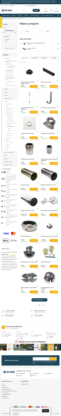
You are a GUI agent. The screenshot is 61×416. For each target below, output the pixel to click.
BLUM (7, 106)
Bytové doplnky (8, 138)
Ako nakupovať (5, 392)
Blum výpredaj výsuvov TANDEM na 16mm (10, 70)
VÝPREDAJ (6, 89)
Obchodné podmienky (7, 389)
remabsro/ (34, 375)
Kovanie (6, 101)
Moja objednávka (6, 398)
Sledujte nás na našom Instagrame (32, 342)
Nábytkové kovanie (9, 108)
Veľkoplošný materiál (8, 164)
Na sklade (7, 39)
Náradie (5, 92)
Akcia (6, 41)
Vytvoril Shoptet (56, 413)
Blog (6, 5)
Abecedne (54, 57)
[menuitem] (6, 15)
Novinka (7, 43)
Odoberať (52, 358)
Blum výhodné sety (9, 64)
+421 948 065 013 (35, 373)
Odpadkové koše (10, 114)
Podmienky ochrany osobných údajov (10, 391)
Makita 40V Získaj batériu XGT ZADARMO (11, 61)
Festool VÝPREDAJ (9, 81)
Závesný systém (10, 133)
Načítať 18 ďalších (38, 300)
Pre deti (7, 83)
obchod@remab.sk (21, 373)
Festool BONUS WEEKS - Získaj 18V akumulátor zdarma (10, 78)
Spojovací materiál (7, 98)
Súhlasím (46, 410)
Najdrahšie (44, 57)
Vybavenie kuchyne (9, 112)
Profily (7, 148)
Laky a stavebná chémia (9, 152)
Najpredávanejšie (24, 57)
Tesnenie (7, 144)
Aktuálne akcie (7, 58)
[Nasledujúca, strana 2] (39, 305)
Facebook (20, 375)
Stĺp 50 (9, 130)
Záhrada (6, 95)
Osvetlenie (8, 140)
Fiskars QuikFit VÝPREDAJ (10, 85)
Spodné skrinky (10, 116)
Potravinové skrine (10, 121)
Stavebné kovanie (9, 110)
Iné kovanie (8, 146)
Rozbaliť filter (9, 48)
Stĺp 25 (9, 128)
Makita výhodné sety (9, 73)
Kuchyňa (6, 158)
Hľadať (36, 10)
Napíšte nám (5, 396)
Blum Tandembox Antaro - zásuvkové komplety (12, 67)
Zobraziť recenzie (15, 328)
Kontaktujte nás (11, 5)
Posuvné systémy (9, 104)
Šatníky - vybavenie (9, 142)
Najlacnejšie (34, 57)
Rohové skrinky (10, 119)
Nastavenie (15, 414)
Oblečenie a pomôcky (8, 161)
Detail (33, 189)
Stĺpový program (10, 126)
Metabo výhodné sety (10, 75)
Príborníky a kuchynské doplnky (11, 124)
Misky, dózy (9, 135)
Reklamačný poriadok (7, 394)
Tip (6, 45)
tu (36, 411)
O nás (3, 5)
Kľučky (5, 155)
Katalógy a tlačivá (25, 384)
